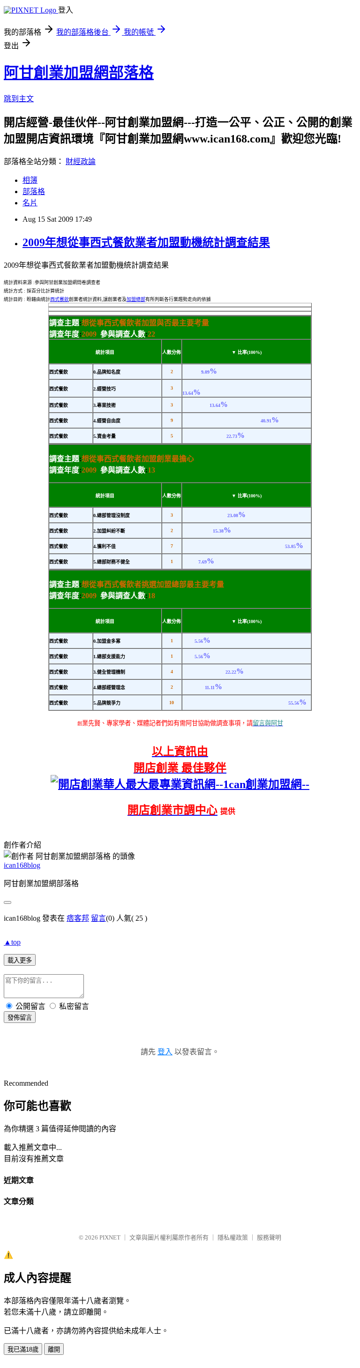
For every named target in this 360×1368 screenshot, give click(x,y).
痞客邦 (78, 918)
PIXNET (109, 1237)
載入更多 (20, 960)
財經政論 (81, 161)
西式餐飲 (59, 299)
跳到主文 (19, 99)
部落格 (33, 191)
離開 (54, 1349)
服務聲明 (269, 1237)
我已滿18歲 (23, 1349)
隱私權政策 (233, 1237)
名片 (30, 203)
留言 (98, 918)
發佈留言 (20, 1017)
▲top (12, 942)
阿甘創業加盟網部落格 (79, 72)
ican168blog (22, 865)
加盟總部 (136, 299)
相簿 (30, 180)
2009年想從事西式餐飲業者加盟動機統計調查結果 (146, 242)
